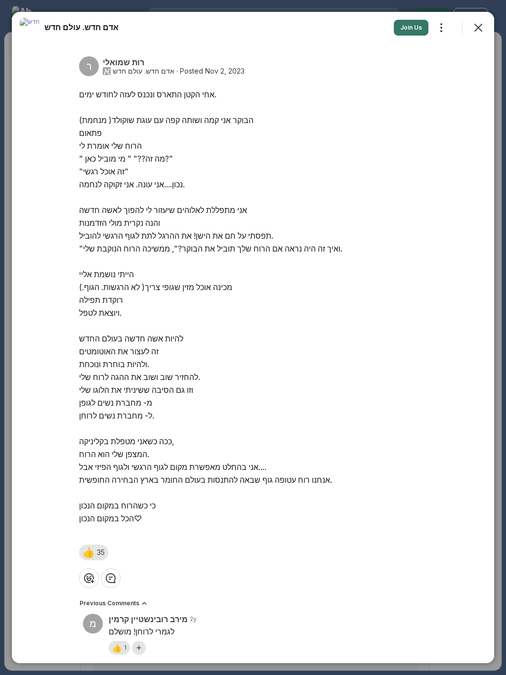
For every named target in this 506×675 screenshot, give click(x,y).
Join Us (411, 27)
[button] (93, 552)
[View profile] (30, 28)
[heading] (81, 27)
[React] (89, 578)
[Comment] (111, 578)
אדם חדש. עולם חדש (143, 71)
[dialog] (253, 337)
